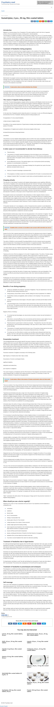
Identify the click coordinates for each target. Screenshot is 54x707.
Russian (1, 706)
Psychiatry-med (8, 2)
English (3, 11)
